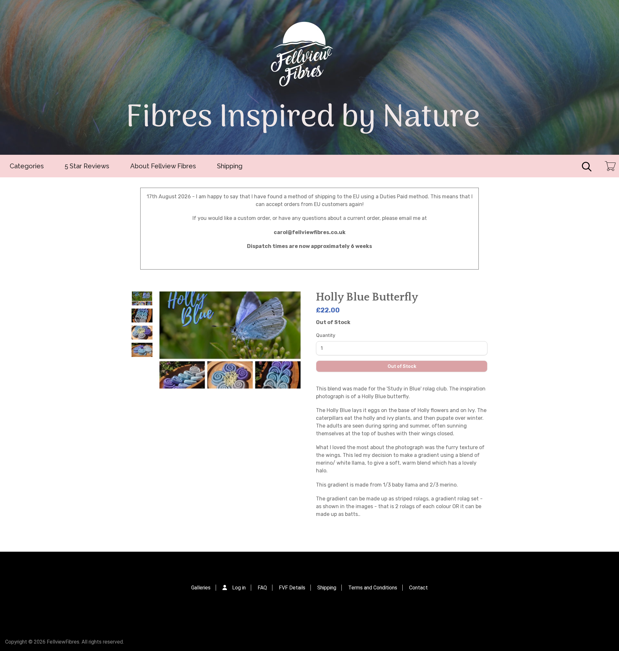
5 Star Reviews (87, 166)
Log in (239, 588)
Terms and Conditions (372, 588)
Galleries (201, 588)
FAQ (262, 588)
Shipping (229, 166)
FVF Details (292, 588)
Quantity (325, 335)
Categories (27, 166)
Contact (418, 588)
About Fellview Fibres (163, 166)
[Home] (309, 77)
